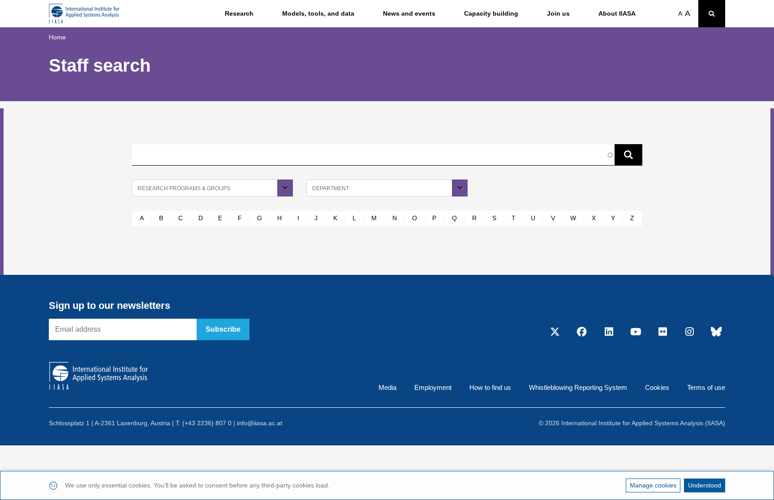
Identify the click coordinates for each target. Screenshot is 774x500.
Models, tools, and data (318, 13)
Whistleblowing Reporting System (578, 387)
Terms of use (706, 387)
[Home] (84, 14)
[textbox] (212, 188)
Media (387, 387)
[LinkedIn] (609, 332)
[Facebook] (582, 332)
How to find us (490, 387)
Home (57, 37)
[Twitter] (555, 332)
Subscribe (223, 329)
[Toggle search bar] (711, 13)
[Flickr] (662, 332)
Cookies (657, 387)
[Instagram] (689, 332)
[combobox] (212, 188)
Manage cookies (653, 485)
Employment (433, 387)
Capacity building (491, 13)
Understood (704, 485)
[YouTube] (636, 332)
